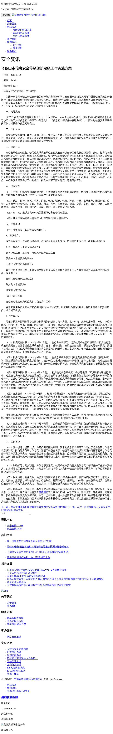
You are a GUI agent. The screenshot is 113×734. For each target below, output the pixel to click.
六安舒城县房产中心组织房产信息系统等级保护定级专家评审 (39, 585)
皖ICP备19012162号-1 (18, 691)
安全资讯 (17, 48)
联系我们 (11, 51)
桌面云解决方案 (21, 36)
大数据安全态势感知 (17, 649)
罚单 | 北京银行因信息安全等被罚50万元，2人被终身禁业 (36, 570)
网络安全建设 (14, 636)
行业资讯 (17, 45)
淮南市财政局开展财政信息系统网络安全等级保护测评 (39, 507)
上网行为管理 (14, 664)
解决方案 (11, 26)
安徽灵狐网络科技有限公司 (28, 679)
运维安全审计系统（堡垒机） (22, 658)
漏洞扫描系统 (14, 655)
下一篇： (72, 507)
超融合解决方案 (21, 33)
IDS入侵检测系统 (16, 670)
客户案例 (11, 39)
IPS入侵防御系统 (16, 667)
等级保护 (43, 492)
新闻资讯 (11, 42)
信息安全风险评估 (16, 582)
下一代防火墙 (14, 661)
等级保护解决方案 (22, 30)
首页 (9, 20)
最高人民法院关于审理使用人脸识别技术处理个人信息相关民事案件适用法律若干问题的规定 (55, 579)
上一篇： (6, 507)
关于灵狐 (11, 23)
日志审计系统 (14, 652)
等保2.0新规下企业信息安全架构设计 (26, 576)
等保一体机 (13, 674)
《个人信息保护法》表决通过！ (23, 573)
